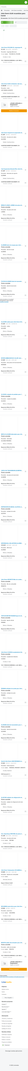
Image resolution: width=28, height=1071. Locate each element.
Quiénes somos (5, 989)
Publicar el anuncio (14, 110)
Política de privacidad (6, 1021)
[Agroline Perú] (9, 2)
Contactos (4, 994)
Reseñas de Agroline (6, 1026)
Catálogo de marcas (6, 1028)
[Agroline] (2, 10)
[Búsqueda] (25, 6)
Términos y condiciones (7, 1018)
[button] (26, 2)
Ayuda (3, 991)
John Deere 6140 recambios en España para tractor (12, 976)
